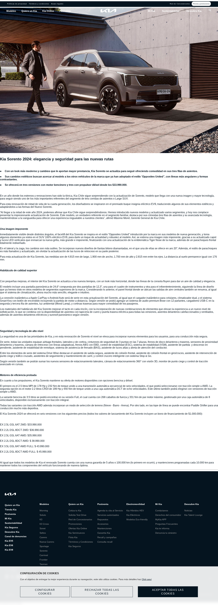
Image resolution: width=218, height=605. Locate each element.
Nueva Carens (47, 542)
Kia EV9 (9, 550)
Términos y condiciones (39, 4)
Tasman (44, 564)
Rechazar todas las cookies (102, 592)
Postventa (65, 11)
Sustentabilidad (170, 11)
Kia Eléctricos (133, 515)
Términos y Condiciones (80, 542)
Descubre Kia (193, 11)
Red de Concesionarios (180, 4)
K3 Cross (44, 524)
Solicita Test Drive (77, 515)
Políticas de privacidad (17, 4)
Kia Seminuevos (76, 533)
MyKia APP (160, 519)
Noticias (188, 510)
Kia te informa (162, 528)
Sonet (42, 528)
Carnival (44, 555)
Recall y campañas (107, 537)
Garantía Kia (103, 533)
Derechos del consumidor (168, 515)
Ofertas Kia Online (77, 528)
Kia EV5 (9, 541)
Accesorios (102, 524)
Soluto (43, 515)
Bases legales (57, 4)
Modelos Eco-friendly (137, 519)
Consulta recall (104, 542)
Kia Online (48, 11)
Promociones (75, 524)
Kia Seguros (11, 527)
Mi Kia (151, 11)
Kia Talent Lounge (193, 515)
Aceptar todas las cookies (168, 592)
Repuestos (102, 519)
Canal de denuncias (15, 536)
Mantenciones (104, 528)
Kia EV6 (9, 545)
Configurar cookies (45, 592)
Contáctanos (161, 510)
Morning (44, 510)
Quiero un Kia (29, 11)
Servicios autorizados (108, 515)
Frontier (44, 559)
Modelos (11, 11)
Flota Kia (72, 537)
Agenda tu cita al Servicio (110, 510)
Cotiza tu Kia (74, 510)
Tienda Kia (10, 509)
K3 (41, 519)
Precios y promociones (201, 4)
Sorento (44, 550)
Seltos (43, 533)
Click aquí (147, 579)
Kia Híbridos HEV (135, 510)
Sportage (44, 546)
